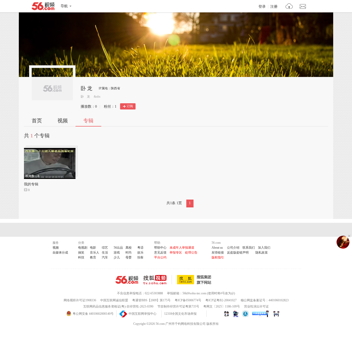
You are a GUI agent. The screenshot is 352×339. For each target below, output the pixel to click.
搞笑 (81, 252)
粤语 (140, 247)
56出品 (118, 247)
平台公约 (160, 257)
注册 (274, 7)
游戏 (117, 252)
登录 (262, 7)
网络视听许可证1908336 (80, 300)
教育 (93, 257)
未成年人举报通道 (182, 247)
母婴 (128, 257)
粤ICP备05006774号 (188, 300)
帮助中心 (160, 247)
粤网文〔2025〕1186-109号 (221, 306)
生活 (105, 252)
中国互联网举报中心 (142, 314)
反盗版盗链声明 (238, 252)
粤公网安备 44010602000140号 (93, 314)
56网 (126, 280)
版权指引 (218, 257)
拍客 (140, 257)
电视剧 (82, 247)
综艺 (105, 247)
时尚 (128, 252)
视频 (62, 120)
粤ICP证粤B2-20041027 (221, 300)
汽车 (105, 257)
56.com (43, 7)
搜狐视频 (157, 279)
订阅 (130, 106)
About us (217, 247)
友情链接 (218, 252)
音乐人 (94, 252)
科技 (81, 257)
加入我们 (264, 247)
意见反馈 (160, 252)
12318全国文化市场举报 (180, 314)
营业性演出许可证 (256, 306)
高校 (128, 247)
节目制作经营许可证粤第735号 (178, 306)
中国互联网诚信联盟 (114, 300)
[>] (289, 6)
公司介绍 (233, 247)
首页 (37, 120)
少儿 (117, 257)
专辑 (88, 120)
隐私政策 (261, 252)
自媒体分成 (60, 252)
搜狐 (195, 279)
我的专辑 (31, 184)
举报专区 (176, 252)
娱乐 (140, 252)
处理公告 (191, 252)
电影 (93, 247)
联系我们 (248, 247)
